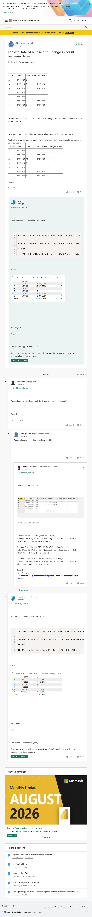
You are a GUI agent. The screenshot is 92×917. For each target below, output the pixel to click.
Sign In (83, 21)
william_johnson (20, 43)
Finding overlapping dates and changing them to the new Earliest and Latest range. (46, 891)
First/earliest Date (19, 864)
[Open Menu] (85, 27)
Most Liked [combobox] (82, 374)
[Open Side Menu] (6, 20)
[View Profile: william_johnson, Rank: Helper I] (11, 44)
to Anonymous (43, 433)
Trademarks (86, 907)
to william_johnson (50, 466)
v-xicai (19, 201)
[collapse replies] (5, 381)
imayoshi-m (29, 858)
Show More (23, 590)
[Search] (70, 20)
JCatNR (24, 895)
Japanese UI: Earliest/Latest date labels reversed (32, 854)
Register (76, 21)
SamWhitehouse (29, 876)
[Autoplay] (42, 837)
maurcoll (25, 867)
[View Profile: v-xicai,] (13, 202)
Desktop (9, 27)
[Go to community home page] (24, 20)
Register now (7, 12)
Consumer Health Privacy (33, 912)
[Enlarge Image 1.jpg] (50, 507)
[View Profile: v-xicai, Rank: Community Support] (13, 598)
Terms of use (74, 907)
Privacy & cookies (61, 907)
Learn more (69, 32)
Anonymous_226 (29, 885)
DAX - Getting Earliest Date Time (25, 882)
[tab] (45, 837)
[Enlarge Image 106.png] (38, 288)
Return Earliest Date (20, 873)
